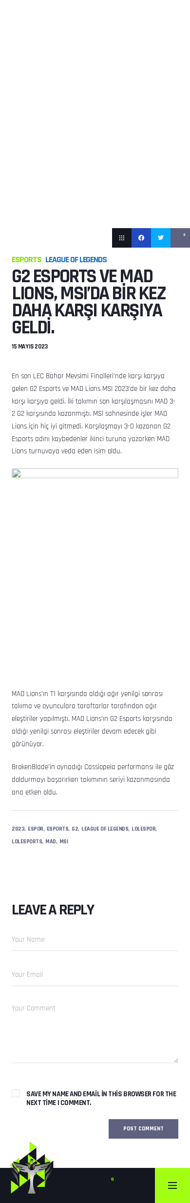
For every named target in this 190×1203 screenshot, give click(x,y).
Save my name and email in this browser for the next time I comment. (101, 1098)
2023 (18, 829)
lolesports (27, 841)
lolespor (143, 829)
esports (58, 829)
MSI (63, 841)
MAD (50, 841)
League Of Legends (76, 259)
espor (35, 829)
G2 (75, 829)
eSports (26, 259)
